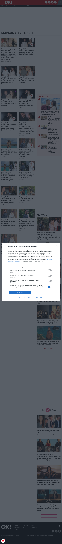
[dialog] (31, 272)
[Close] (57, 246)
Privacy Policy (39, 297)
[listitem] (31, 267)
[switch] (50, 270)
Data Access (31, 297)
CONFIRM (20, 292)
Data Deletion (22, 297)
